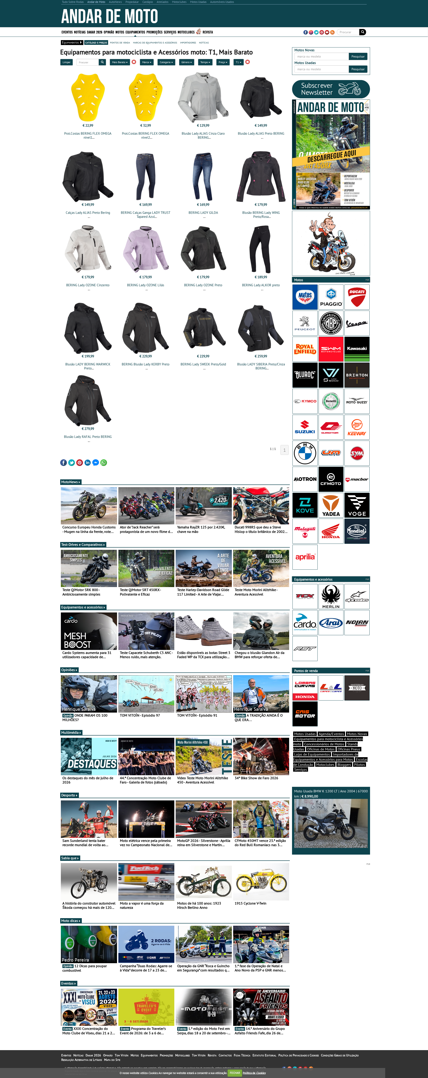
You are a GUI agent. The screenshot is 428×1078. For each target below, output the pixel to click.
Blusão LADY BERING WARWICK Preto (87, 366)
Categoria (165, 62)
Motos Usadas (305, 734)
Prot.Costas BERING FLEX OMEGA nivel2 (145, 135)
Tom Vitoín (121, 1055)
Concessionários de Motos (324, 744)
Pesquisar (358, 56)
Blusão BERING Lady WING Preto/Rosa (261, 214)
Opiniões (68, 670)
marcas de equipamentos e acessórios (155, 42)
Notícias (78, 1055)
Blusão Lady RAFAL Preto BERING (88, 437)
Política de (254, 1073)
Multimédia (70, 732)
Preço (222, 62)
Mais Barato (119, 62)
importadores (188, 42)
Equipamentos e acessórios (82, 607)
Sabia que (68, 858)
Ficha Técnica (242, 1055)
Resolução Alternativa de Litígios (81, 1060)
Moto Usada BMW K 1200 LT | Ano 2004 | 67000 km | (331, 793)
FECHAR (235, 1073)
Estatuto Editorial (264, 1055)
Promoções (154, 32)
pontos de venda (120, 42)
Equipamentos (149, 1055)
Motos (135, 1055)
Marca (146, 62)
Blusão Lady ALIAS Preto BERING (261, 133)
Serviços (300, 769)
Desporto (68, 795)
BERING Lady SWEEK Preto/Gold (203, 364)
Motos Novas (357, 734)
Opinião (109, 32)
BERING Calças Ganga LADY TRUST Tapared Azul (145, 214)
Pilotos (359, 764)
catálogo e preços (96, 42)
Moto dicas (69, 920)
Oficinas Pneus (349, 749)
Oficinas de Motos (321, 749)
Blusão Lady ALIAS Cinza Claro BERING (203, 135)
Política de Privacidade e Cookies (298, 1055)
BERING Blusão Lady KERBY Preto (145, 364)
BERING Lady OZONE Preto (203, 285)
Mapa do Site (112, 1060)
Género (185, 62)
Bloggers (344, 764)
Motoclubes (186, 32)
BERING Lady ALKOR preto (261, 285)
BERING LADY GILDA (203, 212)
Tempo (204, 62)
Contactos (225, 1055)
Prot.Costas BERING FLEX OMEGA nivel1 (87, 135)
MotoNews (69, 482)
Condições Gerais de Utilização (340, 1055)
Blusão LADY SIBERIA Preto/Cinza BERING (261, 366)
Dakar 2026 (94, 32)
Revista (208, 32)
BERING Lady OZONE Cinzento (87, 285)
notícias (204, 42)
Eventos (67, 32)
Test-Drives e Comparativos (82, 544)
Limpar (66, 62)
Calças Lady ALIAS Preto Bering (88, 212)
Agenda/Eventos (331, 734)
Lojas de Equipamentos (312, 754)
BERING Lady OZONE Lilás (145, 285)
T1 (238, 62)
